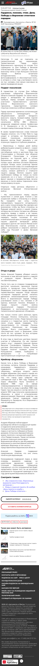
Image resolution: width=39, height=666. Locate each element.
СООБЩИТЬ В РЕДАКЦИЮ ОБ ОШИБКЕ (17, 598)
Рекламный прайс (9, 572)
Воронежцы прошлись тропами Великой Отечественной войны (22, 550)
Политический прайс (11, 595)
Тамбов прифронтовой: (17, 537)
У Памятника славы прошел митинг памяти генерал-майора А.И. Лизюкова (23, 544)
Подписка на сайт (10, 578)
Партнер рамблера (29, 656)
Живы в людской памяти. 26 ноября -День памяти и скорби (19, 488)
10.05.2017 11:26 (6, 8)
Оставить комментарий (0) (19, 507)
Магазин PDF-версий (10, 588)
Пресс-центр (24, 578)
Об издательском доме (12, 581)
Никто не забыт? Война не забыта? (20, 556)
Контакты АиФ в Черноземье (14, 575)
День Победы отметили (15, 491)
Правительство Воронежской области (15, 55)
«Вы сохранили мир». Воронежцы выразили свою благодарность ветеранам (18, 483)
